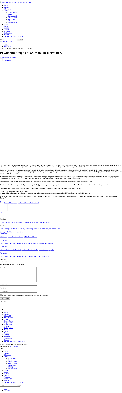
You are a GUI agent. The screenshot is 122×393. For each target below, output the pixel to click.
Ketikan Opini (8, 33)
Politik (6, 24)
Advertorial (7, 316)
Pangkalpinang (12, 12)
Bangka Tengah (12, 16)
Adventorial (7, 9)
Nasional (6, 7)
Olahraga (6, 29)
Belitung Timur (12, 22)
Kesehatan (7, 31)
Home (6, 5)
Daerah (6, 10)
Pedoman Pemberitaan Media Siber (14, 36)
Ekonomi (6, 28)
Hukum (6, 26)
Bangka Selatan (12, 17)
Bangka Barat (12, 19)
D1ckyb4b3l (14, 346)
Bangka (10, 14)
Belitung (10, 21)
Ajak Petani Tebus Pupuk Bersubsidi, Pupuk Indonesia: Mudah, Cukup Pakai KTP (25, 222)
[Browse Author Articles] (4, 211)
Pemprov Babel (11, 57)
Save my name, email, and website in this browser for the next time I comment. (25, 295)
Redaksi (6, 34)
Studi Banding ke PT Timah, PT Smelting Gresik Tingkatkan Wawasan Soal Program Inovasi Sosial (30, 229)
